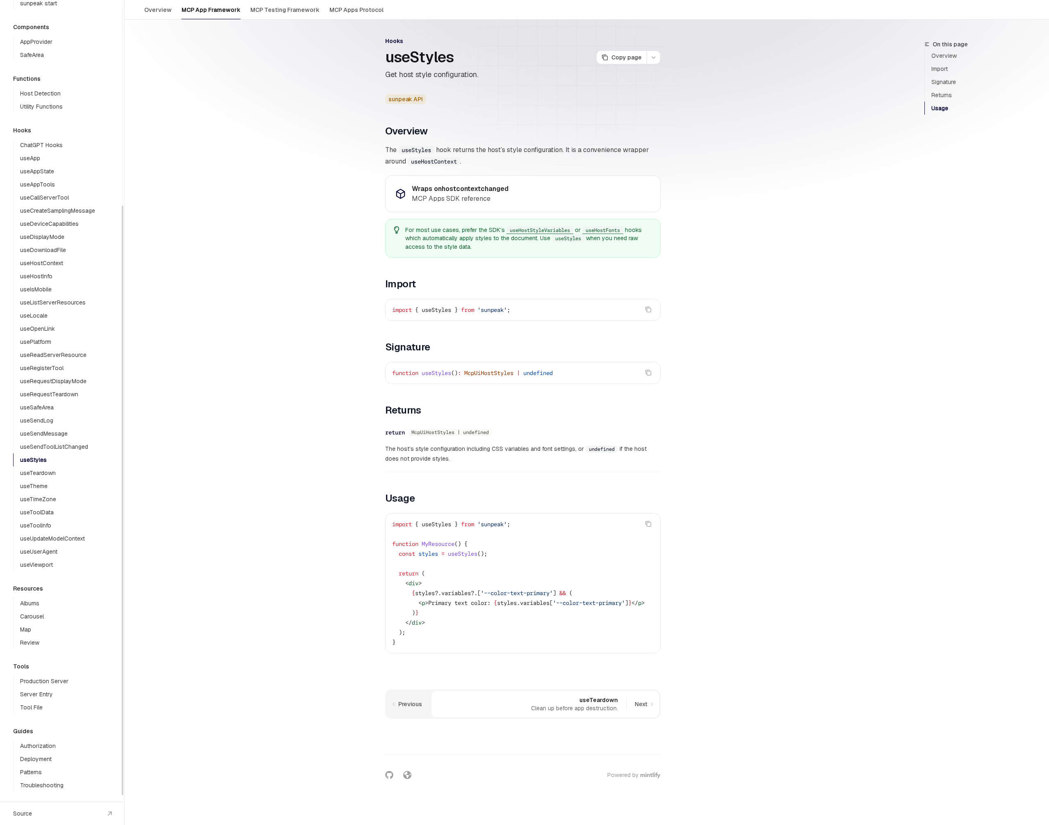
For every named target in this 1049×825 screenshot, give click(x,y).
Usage (939, 108)
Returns (941, 95)
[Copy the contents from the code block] (648, 309)
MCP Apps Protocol (356, 10)
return (395, 432)
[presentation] (62, 401)
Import (939, 69)
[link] (523, 193)
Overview (158, 10)
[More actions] (654, 57)
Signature (943, 82)
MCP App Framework (211, 10)
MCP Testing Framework (285, 10)
